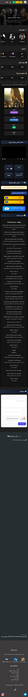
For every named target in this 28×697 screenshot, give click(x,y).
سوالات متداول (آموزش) (14, 671)
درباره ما (17, 674)
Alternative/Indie (14, 119)
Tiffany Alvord (14, 112)
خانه (18, 669)
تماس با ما (17, 678)
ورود (21, 2)
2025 (22, 78)
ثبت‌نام (17, 2)
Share (8, 175)
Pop (12, 78)
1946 (12, 67)
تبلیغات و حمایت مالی (14, 676)
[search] (6, 2)
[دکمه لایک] (11, 169)
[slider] (10, 159)
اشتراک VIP (8, 187)
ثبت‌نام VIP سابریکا (15, 679)
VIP (13, 2)
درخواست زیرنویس (15, 672)
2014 (14, 127)
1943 (22, 67)
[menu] (10, 2)
